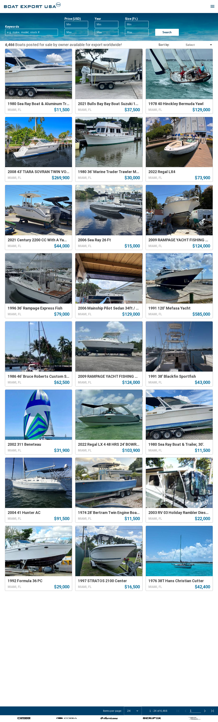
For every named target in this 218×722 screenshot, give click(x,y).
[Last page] (212, 711)
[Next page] (205, 711)
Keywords (12, 26)
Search (167, 32)
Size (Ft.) (131, 18)
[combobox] (191, 44)
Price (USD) (73, 18)
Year (98, 18)
